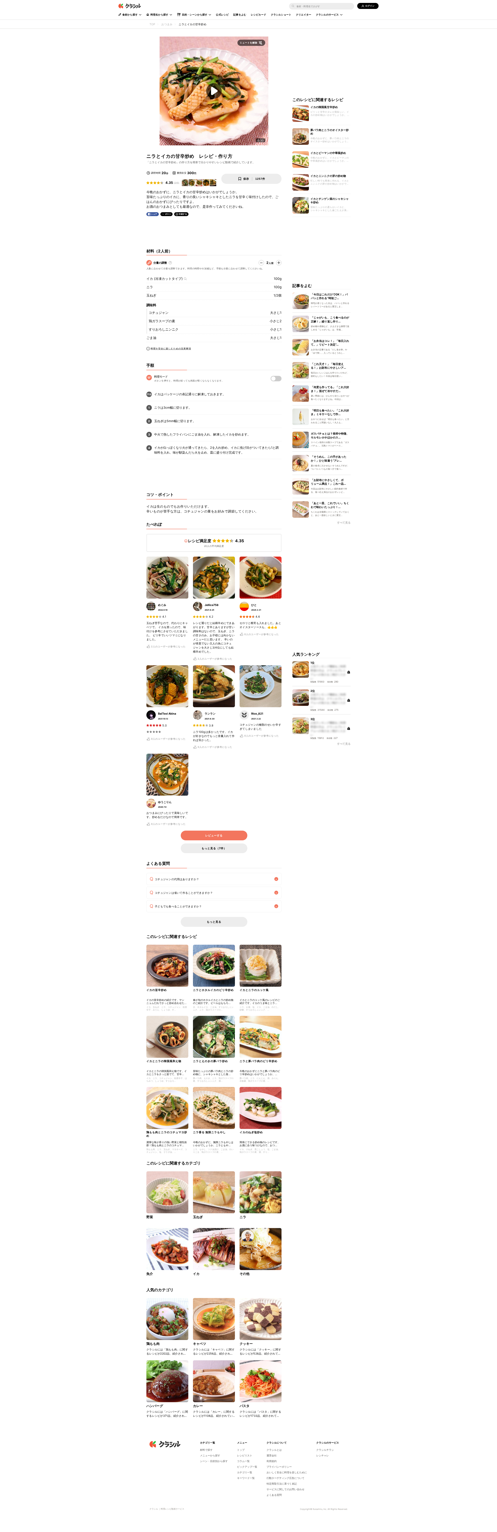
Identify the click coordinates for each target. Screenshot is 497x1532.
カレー (198, 1406)
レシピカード (258, 14)
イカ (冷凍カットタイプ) (164, 279)
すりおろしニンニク (163, 329)
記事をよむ (239, 14)
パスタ (244, 1406)
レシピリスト (244, 1455)
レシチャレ (322, 1455)
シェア (154, 214)
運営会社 (272, 1455)
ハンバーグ (154, 1406)
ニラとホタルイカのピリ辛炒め (213, 990)
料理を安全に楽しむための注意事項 (171, 348)
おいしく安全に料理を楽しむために (287, 1472)
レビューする (214, 835)
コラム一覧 (243, 1461)
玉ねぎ (151, 295)
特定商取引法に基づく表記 (282, 1483)
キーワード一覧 (246, 1478)
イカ (196, 1274)
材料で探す (206, 1449)
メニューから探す (210, 1455)
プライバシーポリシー (279, 1466)
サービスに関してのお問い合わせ (285, 1489)
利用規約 (272, 1461)
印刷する (183, 214)
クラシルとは (274, 1449)
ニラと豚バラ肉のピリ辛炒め (258, 1061)
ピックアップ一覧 (247, 1466)
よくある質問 (274, 1494)
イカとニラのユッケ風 (254, 990)
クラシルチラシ (325, 1449)
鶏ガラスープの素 (162, 321)
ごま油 (151, 338)
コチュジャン (159, 313)
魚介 (149, 1274)
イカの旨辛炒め (156, 990)
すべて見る (344, 522)
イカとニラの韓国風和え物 (163, 1061)
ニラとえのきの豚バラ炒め (210, 1061)
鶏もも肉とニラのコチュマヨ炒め (166, 1133)
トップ (241, 1449)
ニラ (149, 287)
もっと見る (214, 921)
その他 (244, 1274)
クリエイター (303, 14)
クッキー (246, 1344)
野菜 (149, 1217)
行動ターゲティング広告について (285, 1478)
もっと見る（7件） (214, 848)
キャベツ (199, 1344)
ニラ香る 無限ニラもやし (209, 1132)
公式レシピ (222, 14)
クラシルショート (281, 14)
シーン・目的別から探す (214, 1461)
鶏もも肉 (153, 1344)
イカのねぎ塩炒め (251, 1132)
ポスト (168, 214)
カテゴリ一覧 (244, 1472)
